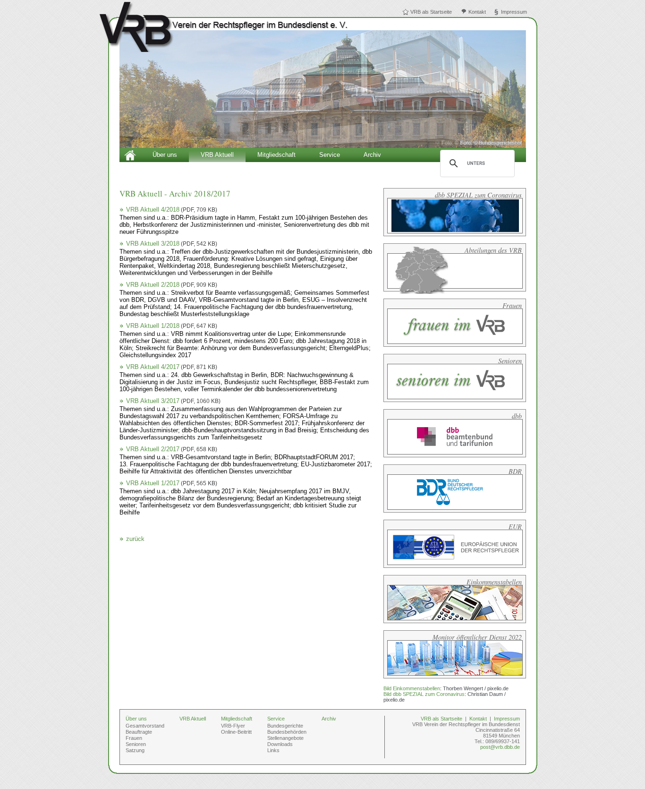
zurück (135, 538)
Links (273, 750)
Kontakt (477, 12)
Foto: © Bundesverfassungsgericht (481, 143)
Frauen (134, 738)
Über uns (165, 154)
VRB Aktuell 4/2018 (171, 209)
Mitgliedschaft (276, 154)
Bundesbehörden (286, 732)
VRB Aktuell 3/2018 (171, 243)
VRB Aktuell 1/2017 (171, 483)
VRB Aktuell (217, 154)
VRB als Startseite (431, 12)
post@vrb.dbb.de (500, 747)
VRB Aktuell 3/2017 (173, 400)
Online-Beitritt (236, 732)
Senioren (136, 744)
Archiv (372, 154)
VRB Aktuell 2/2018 (171, 284)
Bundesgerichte (285, 726)
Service (329, 154)
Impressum (514, 12)
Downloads (280, 744)
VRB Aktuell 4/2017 (171, 366)
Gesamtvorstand (145, 726)
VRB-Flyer (233, 726)
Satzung (135, 750)
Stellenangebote (285, 738)
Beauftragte (139, 732)
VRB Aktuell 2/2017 (171, 449)
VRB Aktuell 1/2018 (171, 325)
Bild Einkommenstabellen (411, 688)
